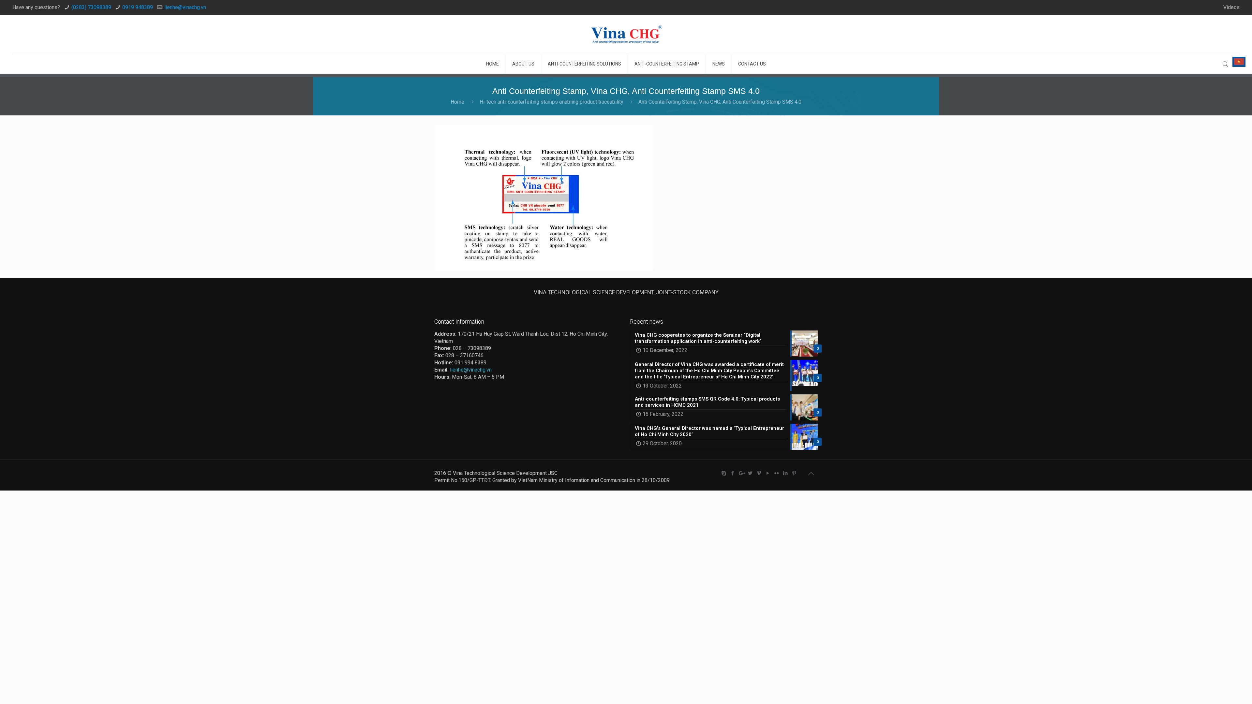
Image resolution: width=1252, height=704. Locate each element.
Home (457, 102)
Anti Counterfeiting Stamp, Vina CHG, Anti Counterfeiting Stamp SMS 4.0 (719, 102)
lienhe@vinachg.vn (185, 7)
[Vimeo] (758, 473)
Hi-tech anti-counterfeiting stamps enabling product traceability (551, 102)
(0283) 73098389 (91, 7)
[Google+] (741, 473)
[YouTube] (767, 473)
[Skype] (723, 473)
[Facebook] (732, 473)
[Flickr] (776, 473)
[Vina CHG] (626, 34)
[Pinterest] (794, 473)
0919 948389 (137, 7)
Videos (1231, 7)
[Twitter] (750, 473)
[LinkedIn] (785, 473)
